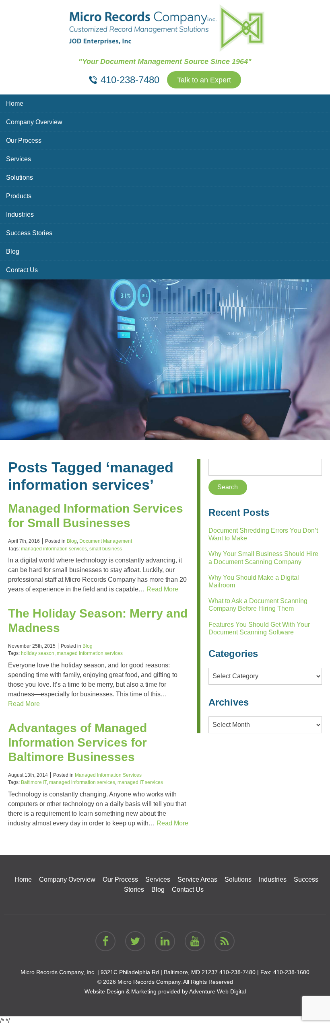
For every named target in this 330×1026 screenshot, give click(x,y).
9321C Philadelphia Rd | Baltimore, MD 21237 (159, 972)
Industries (20, 214)
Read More (162, 589)
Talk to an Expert (204, 80)
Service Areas (197, 879)
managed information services (54, 549)
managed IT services (140, 782)
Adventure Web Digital (217, 991)
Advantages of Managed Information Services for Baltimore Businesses (77, 742)
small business (105, 549)
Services (18, 159)
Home (14, 103)
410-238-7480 (237, 972)
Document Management (105, 541)
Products (18, 196)
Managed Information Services (108, 775)
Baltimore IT (34, 782)
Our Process (23, 140)
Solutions (19, 177)
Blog (12, 251)
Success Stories (29, 233)
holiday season (37, 653)
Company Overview (34, 122)
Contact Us (22, 270)
